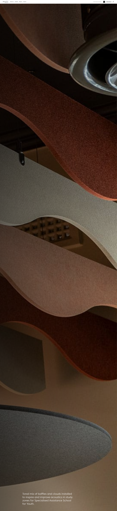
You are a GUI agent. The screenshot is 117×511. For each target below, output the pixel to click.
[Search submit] (104, 2)
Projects (20, 1)
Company (16, 1)
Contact (24, 1)
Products (12, 1)
